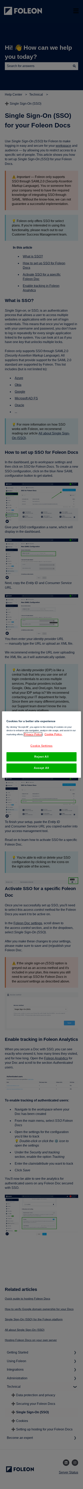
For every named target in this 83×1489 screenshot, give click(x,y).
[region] (41, 744)
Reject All (41, 756)
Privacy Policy (33, 734)
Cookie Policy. (53, 734)
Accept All (41, 767)
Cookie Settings (41, 745)
